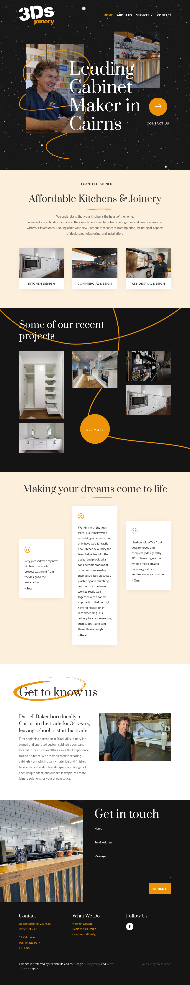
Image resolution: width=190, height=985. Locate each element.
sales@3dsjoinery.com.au (35, 923)
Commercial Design (84, 934)
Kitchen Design (82, 923)
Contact (164, 15)
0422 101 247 (28, 928)
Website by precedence (156, 964)
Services (142, 15)
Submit (160, 889)
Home (108, 15)
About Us (124, 15)
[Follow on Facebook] (129, 926)
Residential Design (84, 928)
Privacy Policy (92, 964)
